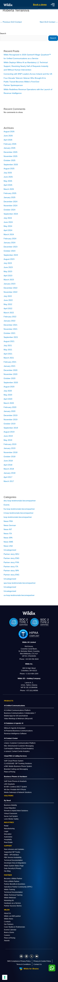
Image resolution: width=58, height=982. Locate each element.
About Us (7, 913)
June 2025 (8, 177)
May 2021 (8, 350)
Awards (7, 941)
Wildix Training (9, 889)
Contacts (7, 922)
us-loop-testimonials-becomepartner (19, 595)
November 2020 (10, 374)
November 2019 (10, 420)
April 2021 (8, 354)
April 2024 (8, 230)
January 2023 (9, 284)
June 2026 (8, 136)
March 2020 (9, 403)
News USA (8, 546)
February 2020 (10, 407)
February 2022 (10, 317)
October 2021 (9, 333)
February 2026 (10, 144)
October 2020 (9, 378)
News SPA (8, 538)
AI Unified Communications (14, 706)
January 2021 (9, 366)
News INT (8, 529)
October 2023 (9, 251)
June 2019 (8, 436)
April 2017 (8, 477)
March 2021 (9, 358)
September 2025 (11, 165)
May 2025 (8, 181)
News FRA (8, 521)
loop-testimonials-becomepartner (18, 517)
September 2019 (11, 428)
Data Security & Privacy (12, 868)
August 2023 (9, 259)
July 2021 (8, 346)
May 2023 (8, 271)
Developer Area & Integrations (15, 863)
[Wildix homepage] (8, 4)
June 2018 (8, 461)
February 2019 (10, 444)
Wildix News (8, 919)
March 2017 (9, 481)
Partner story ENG (11, 558)
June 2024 (8, 222)
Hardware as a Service (12, 903)
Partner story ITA (11, 567)
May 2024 (8, 226)
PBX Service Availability (12, 857)
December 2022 (10, 288)
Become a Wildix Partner (13, 878)
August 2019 (9, 432)
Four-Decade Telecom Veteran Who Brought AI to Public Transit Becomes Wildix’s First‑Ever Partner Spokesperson (25, 81)
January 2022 (9, 321)
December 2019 (10, 415)
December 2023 (10, 247)
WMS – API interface (11, 855)
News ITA (8, 534)
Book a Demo (9, 932)
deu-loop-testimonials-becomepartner (20, 501)
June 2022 (8, 300)
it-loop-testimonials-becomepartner (18, 513)
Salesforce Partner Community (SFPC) (18, 887)
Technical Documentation (13, 860)
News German (10, 525)
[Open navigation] (53, 5)
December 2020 (10, 370)
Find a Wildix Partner (11, 881)
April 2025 (8, 185)
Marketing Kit (9, 900)
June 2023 (8, 267)
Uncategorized (10, 550)
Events (6, 505)
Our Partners (8, 924)
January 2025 (9, 197)
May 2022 (8, 304)
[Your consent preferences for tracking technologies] (4, 977)
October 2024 (9, 210)
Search (3, 33)
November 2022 (10, 292)
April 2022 (8, 309)
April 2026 (8, 140)
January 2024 (9, 243)
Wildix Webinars (10, 898)
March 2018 (9, 469)
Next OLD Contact (49, 22)
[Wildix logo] (29, 613)
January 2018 (9, 473)
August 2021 (9, 341)
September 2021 (11, 337)
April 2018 (8, 465)
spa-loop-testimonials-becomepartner (20, 583)
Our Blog (7, 871)
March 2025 (9, 189)
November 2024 (10, 206)
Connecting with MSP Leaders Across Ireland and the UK (28, 74)
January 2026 (9, 148)
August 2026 (9, 132)
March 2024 (9, 234)
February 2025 (10, 193)
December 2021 (10, 325)
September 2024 (11, 214)
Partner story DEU (11, 554)
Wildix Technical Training (13, 895)
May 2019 (8, 440)
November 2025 (10, 156)
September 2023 (11, 255)
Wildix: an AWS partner (12, 916)
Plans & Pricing (9, 938)
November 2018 (10, 452)
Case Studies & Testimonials (14, 927)
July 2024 (8, 218)
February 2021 (10, 362)
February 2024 (10, 239)
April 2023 (8, 276)
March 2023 (9, 280)
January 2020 (9, 411)
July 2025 (8, 173)
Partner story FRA (11, 562)
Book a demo (40, 4)
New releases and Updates (14, 849)
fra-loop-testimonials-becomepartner (19, 509)
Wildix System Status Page (14, 866)
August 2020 (9, 387)
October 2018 (9, 457)
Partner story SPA (11, 571)
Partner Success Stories (13, 906)
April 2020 (8, 399)
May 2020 (8, 395)
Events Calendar (10, 930)
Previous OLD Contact (11, 22)
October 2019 (9, 424)
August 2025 (9, 169)
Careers (7, 935)
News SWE (8, 542)
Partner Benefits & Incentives (14, 884)
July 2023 (8, 263)
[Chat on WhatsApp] (52, 968)
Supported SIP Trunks (12, 852)
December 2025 (10, 152)
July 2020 (8, 391)
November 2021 (10, 329)
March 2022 (9, 313)
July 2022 (8, 296)
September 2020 (11, 383)
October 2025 (9, 160)
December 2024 (10, 202)
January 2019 (9, 448)
